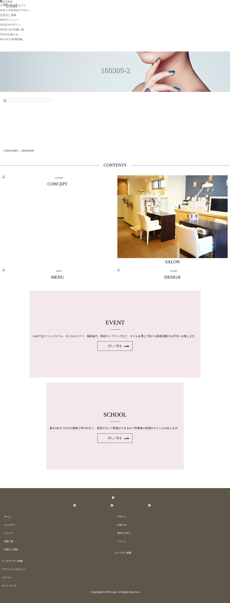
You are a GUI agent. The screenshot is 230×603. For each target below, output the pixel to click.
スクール (6, 577)
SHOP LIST (12, 29)
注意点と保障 (8, 15)
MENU (9, 19)
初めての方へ (124, 533)
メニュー (8, 533)
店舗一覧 (8, 541)
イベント (122, 541)
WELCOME (15, 10)
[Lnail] (115, 497)
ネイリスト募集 (123, 553)
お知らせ (122, 525)
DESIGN (10, 24)
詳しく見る (115, 345)
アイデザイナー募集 (12, 561)
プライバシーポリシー (13, 569)
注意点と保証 (11, 549)
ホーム (7, 516)
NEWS (9, 34)
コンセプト (10, 525)
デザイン (122, 516)
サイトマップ (9, 585)
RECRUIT (11, 39)
